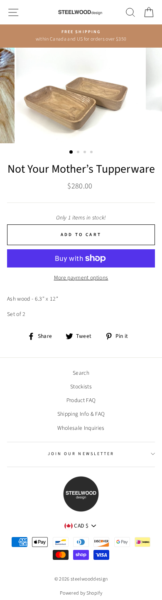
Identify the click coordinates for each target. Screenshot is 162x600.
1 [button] (71, 152)
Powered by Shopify (81, 593)
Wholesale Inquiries (80, 428)
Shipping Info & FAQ (81, 414)
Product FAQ (81, 400)
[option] (81, 36)
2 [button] (79, 153)
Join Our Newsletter (81, 454)
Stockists (81, 386)
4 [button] (92, 153)
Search (81, 373)
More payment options (81, 278)
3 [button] (85, 153)
